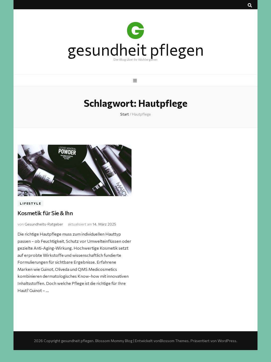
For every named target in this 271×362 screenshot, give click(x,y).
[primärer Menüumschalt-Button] (135, 80)
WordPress (227, 340)
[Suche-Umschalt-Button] (250, 5)
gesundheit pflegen (135, 49)
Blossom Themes (174, 340)
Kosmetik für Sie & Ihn (45, 213)
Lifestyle (30, 203)
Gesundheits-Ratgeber (44, 224)
